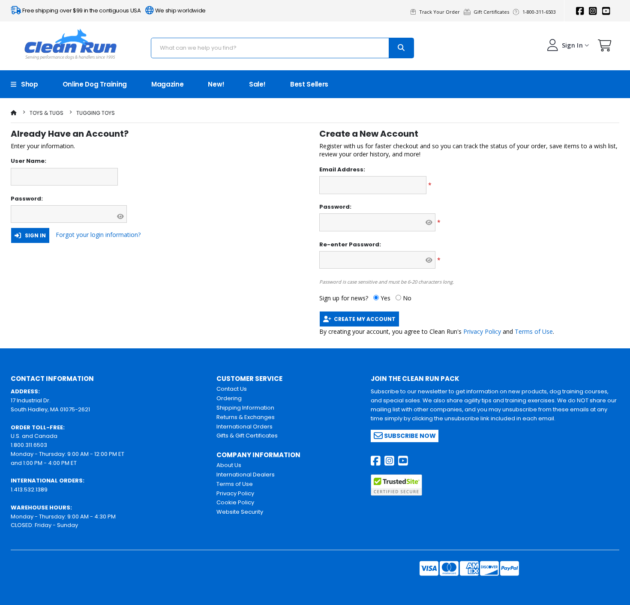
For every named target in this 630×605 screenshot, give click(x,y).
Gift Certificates (492, 12)
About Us (228, 465)
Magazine (167, 84)
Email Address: (342, 170)
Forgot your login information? (98, 235)
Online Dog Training (95, 84)
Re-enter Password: (350, 245)
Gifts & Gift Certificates (247, 435)
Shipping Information (245, 408)
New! (216, 84)
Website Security (239, 512)
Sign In (33, 235)
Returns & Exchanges (245, 417)
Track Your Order (441, 12)
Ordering (229, 398)
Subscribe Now (409, 435)
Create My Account (363, 319)
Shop (27, 84)
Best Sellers (309, 84)
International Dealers (245, 474)
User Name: (28, 161)
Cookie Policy (235, 502)
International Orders (244, 426)
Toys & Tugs (46, 113)
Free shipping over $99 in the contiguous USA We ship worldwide (113, 10)
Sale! (257, 84)
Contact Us (231, 389)
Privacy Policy (482, 331)
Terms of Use (534, 331)
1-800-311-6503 (539, 12)
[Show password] (120, 216)
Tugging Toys (95, 113)
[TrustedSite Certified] (396, 485)
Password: (27, 199)
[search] (401, 48)
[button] (605, 47)
